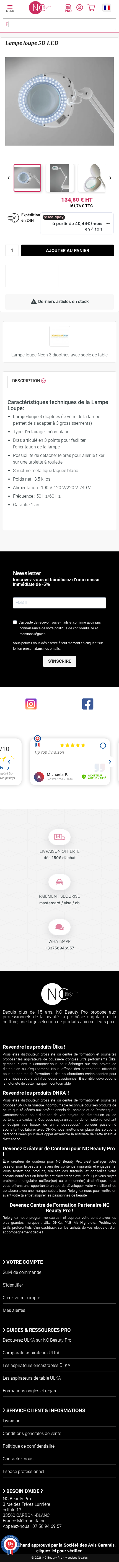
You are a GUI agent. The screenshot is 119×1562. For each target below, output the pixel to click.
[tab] (28, 382)
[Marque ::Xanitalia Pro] (59, 336)
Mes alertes (14, 1310)
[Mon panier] (91, 8)
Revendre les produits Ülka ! (34, 1047)
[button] (107, 7)
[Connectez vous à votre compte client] (79, 8)
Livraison (11, 1420)
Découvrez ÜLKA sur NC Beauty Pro (37, 1340)
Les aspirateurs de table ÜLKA (32, 1378)
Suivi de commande (22, 1272)
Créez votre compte (21, 1297)
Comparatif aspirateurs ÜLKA (31, 1352)
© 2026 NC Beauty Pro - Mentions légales (60, 1558)
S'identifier (13, 1285)
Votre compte (24, 1262)
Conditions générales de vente (32, 1433)
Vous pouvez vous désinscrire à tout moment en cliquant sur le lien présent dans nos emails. (58, 646)
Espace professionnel (23, 1471)
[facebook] (88, 703)
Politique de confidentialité (29, 1446)
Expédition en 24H (30, 218)
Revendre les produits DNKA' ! (36, 1093)
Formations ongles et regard (30, 1390)
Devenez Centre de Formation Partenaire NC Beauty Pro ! (60, 1207)
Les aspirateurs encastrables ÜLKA (36, 1365)
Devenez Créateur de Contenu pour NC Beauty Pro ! (59, 1151)
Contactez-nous (18, 1458)
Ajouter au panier (67, 250)
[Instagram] (31, 703)
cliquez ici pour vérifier (58, 1550)
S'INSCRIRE (59, 661)
